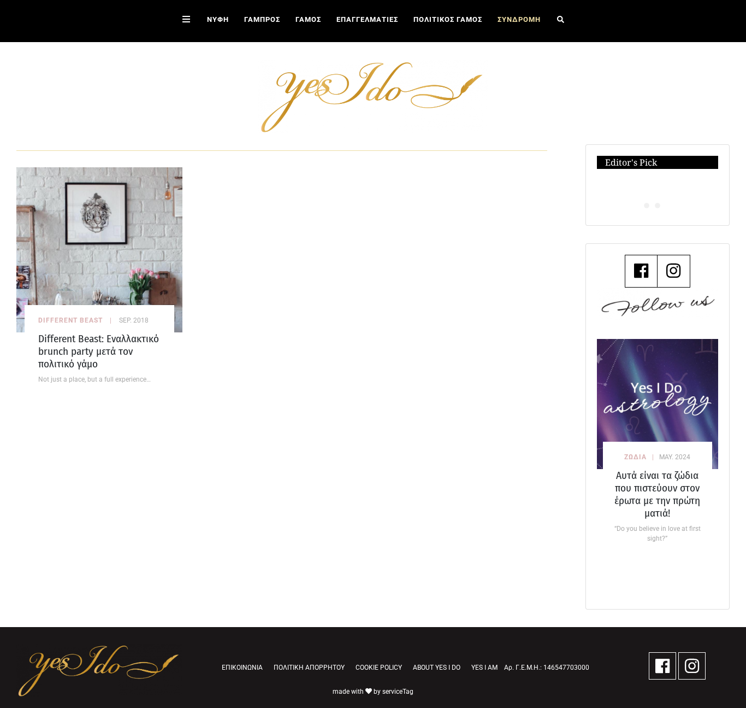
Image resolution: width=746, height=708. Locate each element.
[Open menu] (186, 21)
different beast (70, 320)
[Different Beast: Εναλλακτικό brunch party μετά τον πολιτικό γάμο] (99, 249)
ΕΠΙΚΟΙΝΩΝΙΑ (242, 667)
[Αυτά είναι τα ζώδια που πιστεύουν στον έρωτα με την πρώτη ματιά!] (657, 404)
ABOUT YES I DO (436, 667)
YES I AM (484, 667)
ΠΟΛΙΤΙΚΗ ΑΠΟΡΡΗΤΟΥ (309, 667)
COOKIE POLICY (379, 667)
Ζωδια (635, 457)
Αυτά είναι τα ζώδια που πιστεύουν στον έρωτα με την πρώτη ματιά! (657, 494)
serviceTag (397, 691)
